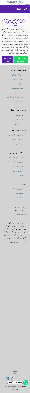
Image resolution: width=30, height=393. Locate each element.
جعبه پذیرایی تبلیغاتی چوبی (16, 135)
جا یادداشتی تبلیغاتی (18, 88)
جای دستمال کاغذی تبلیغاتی (15, 97)
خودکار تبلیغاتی (19, 101)
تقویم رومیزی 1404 (18, 189)
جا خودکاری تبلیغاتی (18, 75)
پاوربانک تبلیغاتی (19, 115)
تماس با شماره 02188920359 (20, 59)
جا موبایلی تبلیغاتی (18, 84)
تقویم (22, 175)
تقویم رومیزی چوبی (18, 171)
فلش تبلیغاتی (20, 119)
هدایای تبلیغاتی (19, 197)
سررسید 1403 (19, 193)
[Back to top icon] (15, 373)
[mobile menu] (27, 2)
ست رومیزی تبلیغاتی (17, 139)
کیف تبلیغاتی (20, 144)
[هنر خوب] (15, 2)
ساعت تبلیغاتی (19, 124)
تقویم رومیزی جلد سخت (16, 157)
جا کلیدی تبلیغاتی (19, 79)
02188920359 (21, 215)
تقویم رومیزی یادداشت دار (16, 162)
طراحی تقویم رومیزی (7, 59)
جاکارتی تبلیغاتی (19, 92)
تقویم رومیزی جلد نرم (17, 166)
